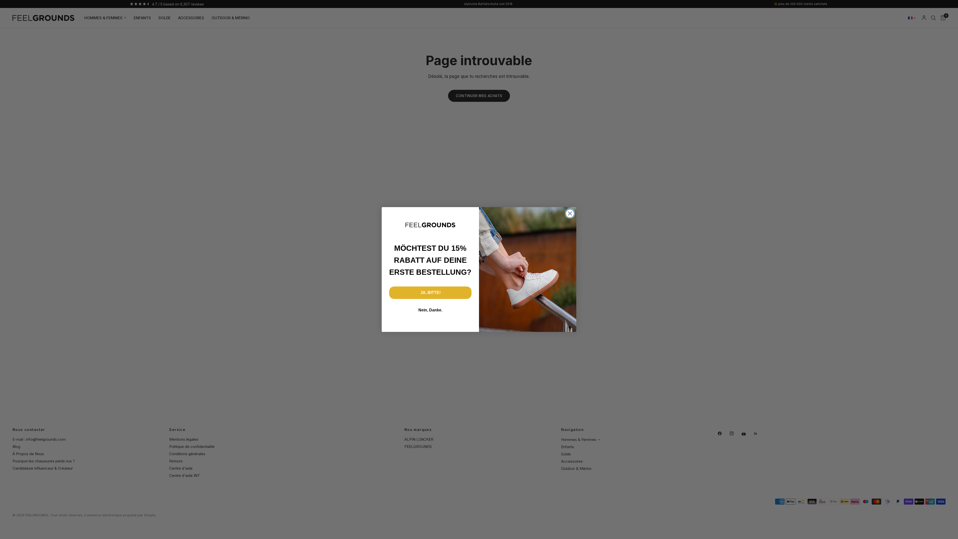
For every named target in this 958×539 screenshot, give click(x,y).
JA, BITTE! (430, 292)
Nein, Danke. (430, 310)
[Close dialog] (570, 213)
